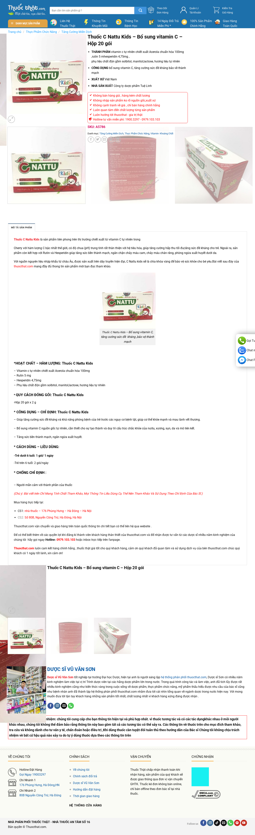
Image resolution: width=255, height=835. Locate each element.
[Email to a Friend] (104, 139)
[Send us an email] (64, 706)
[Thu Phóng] (11, 119)
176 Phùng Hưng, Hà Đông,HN (39, 785)
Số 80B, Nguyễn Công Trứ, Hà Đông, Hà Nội (53, 517)
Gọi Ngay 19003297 (32, 774)
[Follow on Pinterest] (237, 823)
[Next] (20, 117)
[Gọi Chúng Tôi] (71, 706)
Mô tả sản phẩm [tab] (21, 227)
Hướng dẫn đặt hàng (86, 789)
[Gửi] (140, 10)
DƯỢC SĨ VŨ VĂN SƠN (71, 669)
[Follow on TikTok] (217, 823)
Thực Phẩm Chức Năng (41, 32)
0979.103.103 (66, 539)
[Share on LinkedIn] (118, 139)
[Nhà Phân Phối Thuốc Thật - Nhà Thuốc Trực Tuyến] (26, 9)
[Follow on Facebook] (50, 706)
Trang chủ (14, 32)
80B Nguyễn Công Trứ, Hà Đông (40, 795)
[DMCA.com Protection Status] (200, 776)
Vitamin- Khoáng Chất (161, 133)
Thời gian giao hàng (86, 796)
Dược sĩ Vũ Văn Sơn (86, 783)
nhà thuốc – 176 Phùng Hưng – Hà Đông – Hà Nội (58, 511)
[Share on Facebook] (91, 139)
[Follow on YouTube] (244, 823)
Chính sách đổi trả (85, 776)
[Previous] (8, 207)
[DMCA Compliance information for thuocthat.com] (206, 794)
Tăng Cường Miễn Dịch (76, 32)
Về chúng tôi (81, 769)
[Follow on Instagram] (57, 706)
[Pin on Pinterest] (111, 139)
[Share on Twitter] (98, 139)
